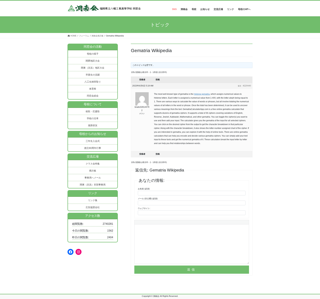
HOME (73, 36)
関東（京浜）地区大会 (92, 67)
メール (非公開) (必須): (148, 198)
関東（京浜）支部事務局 (93, 184)
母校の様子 (92, 53)
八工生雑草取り (92, 81)
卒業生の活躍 (93, 74)
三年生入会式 (93, 141)
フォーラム (84, 36)
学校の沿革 (92, 118)
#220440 (247, 86)
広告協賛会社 (93, 207)
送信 (191, 269)
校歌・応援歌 (93, 111)
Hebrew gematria (202, 94)
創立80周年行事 (92, 148)
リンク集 (92, 200)
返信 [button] (239, 86)
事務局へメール (92, 177)
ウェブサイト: (144, 208)
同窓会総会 (92, 95)
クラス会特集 (93, 163)
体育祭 (92, 88)
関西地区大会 (93, 60)
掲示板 (92, 170)
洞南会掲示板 (98, 36)
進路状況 (92, 125)
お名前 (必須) (144, 189)
